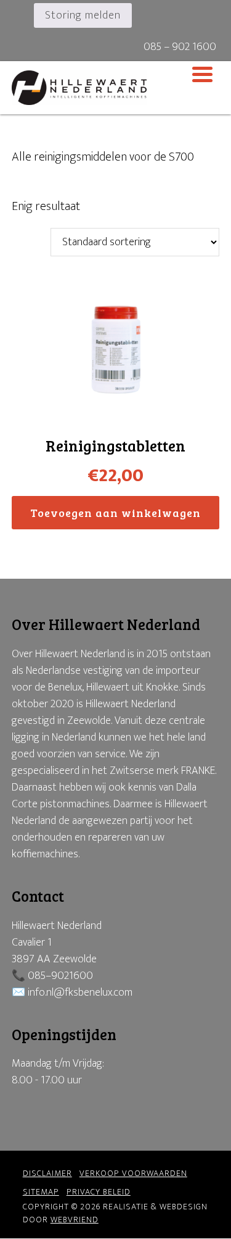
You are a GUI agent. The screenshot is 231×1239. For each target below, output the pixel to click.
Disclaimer (47, 1173)
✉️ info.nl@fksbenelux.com (72, 992)
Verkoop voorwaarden (133, 1173)
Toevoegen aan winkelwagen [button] (115, 512)
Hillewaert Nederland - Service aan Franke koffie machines (116, 87)
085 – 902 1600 (180, 47)
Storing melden (83, 15)
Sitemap (41, 1191)
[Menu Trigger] (202, 74)
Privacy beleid (99, 1191)
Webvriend (75, 1219)
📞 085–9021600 (52, 976)
